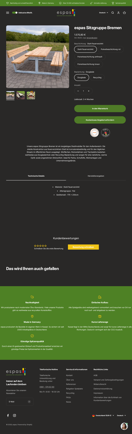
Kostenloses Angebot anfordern (100, 120)
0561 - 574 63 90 (47, 387)
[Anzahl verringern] (78, 91)
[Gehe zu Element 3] (31, 95)
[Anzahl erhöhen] (88, 91)
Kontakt (69, 375)
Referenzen (71, 384)
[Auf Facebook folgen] (8, 415)
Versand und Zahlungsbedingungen (109, 380)
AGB (95, 375)
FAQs (68, 397)
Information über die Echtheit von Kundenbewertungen (108, 398)
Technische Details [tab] (36, 176)
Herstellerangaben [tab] (96, 176)
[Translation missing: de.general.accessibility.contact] (124, 426)
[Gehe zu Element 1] (10, 95)
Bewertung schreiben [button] (83, 247)
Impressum (98, 393)
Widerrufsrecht (100, 384)
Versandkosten (91, 38)
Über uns (70, 380)
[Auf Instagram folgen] (14, 415)
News (68, 402)
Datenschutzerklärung (103, 389)
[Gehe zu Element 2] (20, 95)
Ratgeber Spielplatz (74, 389)
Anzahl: (77, 85)
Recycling (70, 393)
